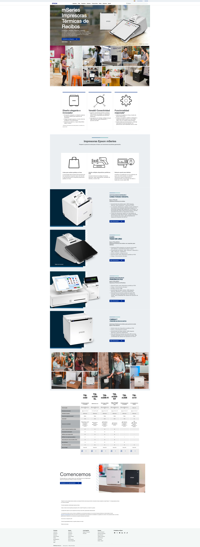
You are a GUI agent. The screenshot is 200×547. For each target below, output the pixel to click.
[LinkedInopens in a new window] (122, 533)
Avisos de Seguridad (71, 540)
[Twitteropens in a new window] (117, 533)
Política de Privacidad (72, 545)
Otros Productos (71, 539)
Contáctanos (100, 539)
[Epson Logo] (55, 3)
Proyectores (55, 533)
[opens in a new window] (127, 533)
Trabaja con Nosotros (101, 536)
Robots (54, 537)
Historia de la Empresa (101, 533)
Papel (54, 542)
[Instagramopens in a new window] (125, 533)
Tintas (54, 540)
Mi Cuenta (84, 533)
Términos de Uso (65, 545)
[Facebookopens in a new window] (115, 533)
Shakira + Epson (100, 540)
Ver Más (82, 451)
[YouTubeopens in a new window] (120, 533)
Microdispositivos (56, 539)
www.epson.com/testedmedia (65, 514)
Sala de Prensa (100, 537)
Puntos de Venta (56, 536)
